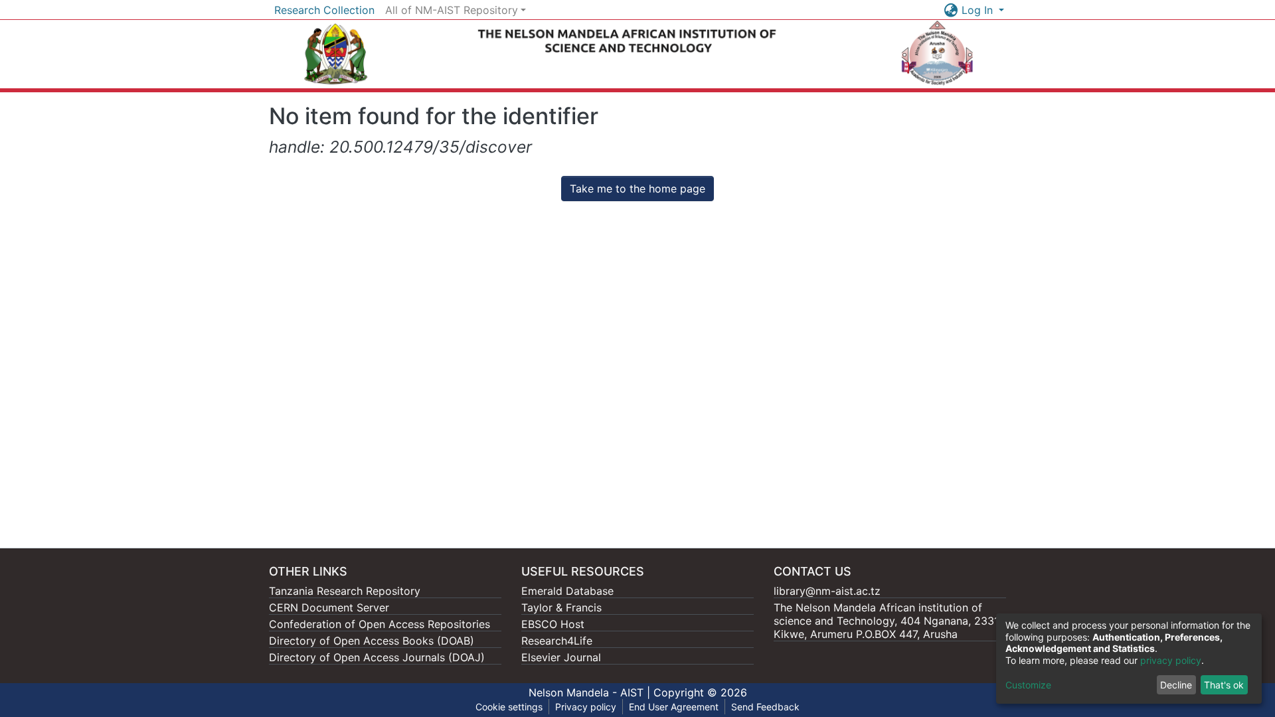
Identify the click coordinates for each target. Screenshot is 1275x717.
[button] (951, 10)
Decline (1176, 684)
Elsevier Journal (561, 657)
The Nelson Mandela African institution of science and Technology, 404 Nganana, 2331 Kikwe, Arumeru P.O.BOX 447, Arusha (886, 621)
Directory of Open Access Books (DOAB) (371, 640)
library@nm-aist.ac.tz (827, 591)
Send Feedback (765, 706)
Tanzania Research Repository (344, 591)
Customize (1028, 684)
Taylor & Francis (561, 607)
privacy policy (1170, 660)
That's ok (1224, 684)
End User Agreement (674, 706)
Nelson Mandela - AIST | (591, 692)
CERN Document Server (329, 607)
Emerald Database (567, 591)
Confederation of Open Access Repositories (379, 624)
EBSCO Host (552, 624)
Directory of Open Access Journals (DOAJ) (377, 657)
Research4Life (556, 640)
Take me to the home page (637, 188)
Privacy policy (585, 706)
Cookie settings (509, 706)
